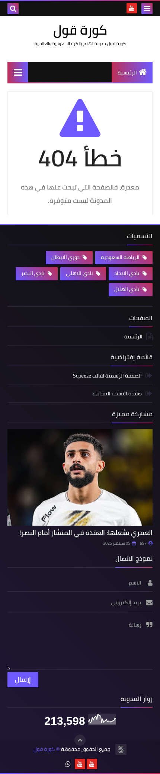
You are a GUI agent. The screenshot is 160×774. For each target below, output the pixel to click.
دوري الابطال (66, 257)
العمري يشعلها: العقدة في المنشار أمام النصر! (86, 532)
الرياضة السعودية (121, 257)
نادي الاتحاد (127, 273)
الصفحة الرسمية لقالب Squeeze (107, 376)
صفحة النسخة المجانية (117, 393)
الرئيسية (127, 72)
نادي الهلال (127, 289)
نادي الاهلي (80, 273)
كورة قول (44, 749)
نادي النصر (33, 273)
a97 (143, 543)
